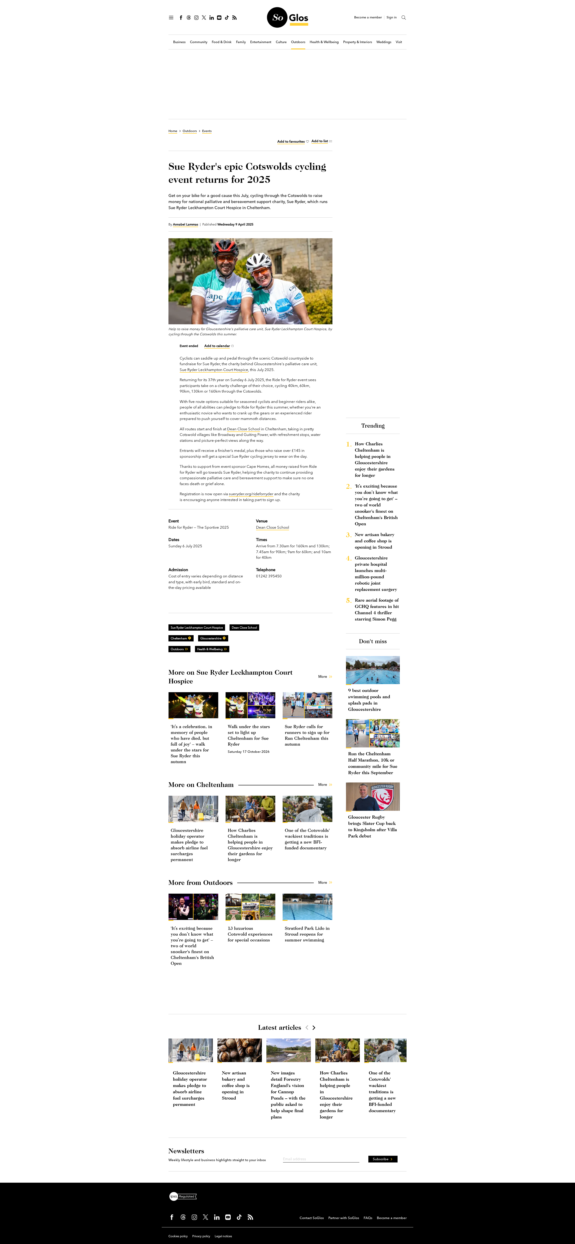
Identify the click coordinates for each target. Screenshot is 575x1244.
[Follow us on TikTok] (227, 17)
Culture (281, 42)
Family (241, 42)
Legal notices (223, 1236)
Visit (399, 42)
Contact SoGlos (312, 1218)
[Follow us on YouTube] (219, 17)
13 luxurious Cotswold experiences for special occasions (250, 934)
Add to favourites (291, 141)
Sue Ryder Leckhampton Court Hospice (214, 369)
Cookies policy (178, 1236)
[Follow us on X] (204, 17)
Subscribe (381, 1159)
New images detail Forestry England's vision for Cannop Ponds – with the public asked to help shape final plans (288, 1094)
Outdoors (298, 42)
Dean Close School (243, 428)
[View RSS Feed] (234, 17)
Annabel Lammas (185, 224)
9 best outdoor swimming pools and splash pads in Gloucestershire (369, 700)
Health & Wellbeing (324, 42)
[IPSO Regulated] (184, 1195)
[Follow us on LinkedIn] (211, 17)
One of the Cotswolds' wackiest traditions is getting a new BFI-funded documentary (382, 1091)
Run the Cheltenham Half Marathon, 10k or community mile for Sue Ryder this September (372, 763)
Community (198, 42)
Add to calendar (217, 346)
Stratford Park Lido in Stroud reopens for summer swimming (307, 934)
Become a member (368, 17)
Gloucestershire (210, 638)
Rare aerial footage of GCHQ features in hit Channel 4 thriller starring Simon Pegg (377, 609)
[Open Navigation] (171, 17)
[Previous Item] (306, 1027)
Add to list (320, 141)
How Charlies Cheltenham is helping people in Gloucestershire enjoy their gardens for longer (375, 459)
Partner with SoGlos (343, 1218)
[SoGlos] (287, 17)
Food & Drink (222, 42)
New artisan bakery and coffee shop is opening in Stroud (374, 541)
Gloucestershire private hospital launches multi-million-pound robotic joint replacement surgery (376, 573)
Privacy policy (201, 1236)
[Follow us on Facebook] (181, 17)
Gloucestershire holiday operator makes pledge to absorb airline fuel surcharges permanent (190, 1088)
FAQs (368, 1218)
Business (179, 42)
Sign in (392, 17)
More (322, 676)
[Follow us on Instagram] (196, 17)
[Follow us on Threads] (188, 17)
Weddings (383, 42)
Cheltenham (179, 638)
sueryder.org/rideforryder (251, 493)
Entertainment (260, 42)
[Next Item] (313, 1027)
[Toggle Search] (404, 17)
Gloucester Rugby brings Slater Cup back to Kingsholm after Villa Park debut (372, 826)
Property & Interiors (357, 42)
